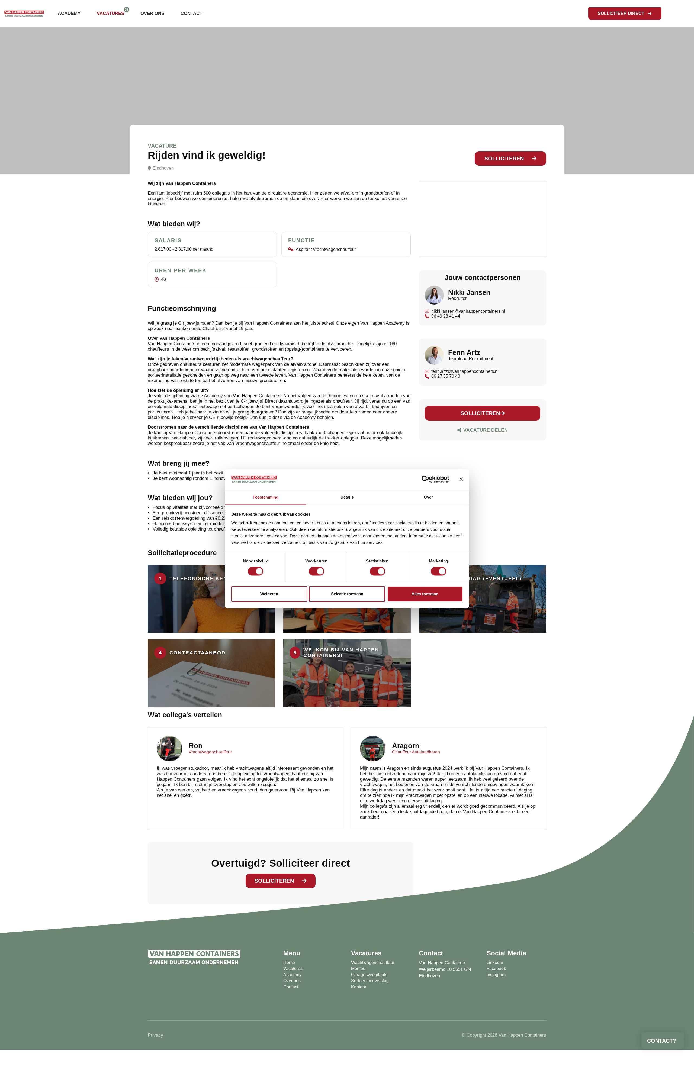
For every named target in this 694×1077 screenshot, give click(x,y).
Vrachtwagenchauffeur (372, 962)
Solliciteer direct (621, 13)
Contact (191, 13)
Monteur (359, 968)
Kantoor (358, 987)
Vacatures (110, 13)
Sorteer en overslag (370, 980)
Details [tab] (347, 497)
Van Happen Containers (443, 962)
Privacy (155, 1035)
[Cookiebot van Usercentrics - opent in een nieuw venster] (425, 479)
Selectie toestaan (347, 593)
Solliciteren (504, 158)
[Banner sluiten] (461, 479)
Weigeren (269, 593)
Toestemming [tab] (265, 497)
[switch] (316, 571)
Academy (69, 13)
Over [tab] (428, 497)
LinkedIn (495, 962)
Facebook (496, 968)
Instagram (496, 974)
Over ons (152, 13)
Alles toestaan (425, 593)
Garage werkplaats (369, 974)
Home (289, 962)
